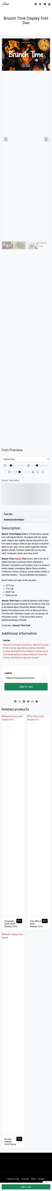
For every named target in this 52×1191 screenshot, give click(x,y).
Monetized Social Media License (26, 651)
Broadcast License (19, 654)
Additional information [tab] (14, 519)
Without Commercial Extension (17, 644)
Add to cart (26, 686)
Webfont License (40, 644)
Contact (41, 1179)
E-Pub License (9, 648)
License (8, 673)
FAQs (33, 1179)
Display (17, 558)
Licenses (25, 1179)
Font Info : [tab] (8, 514)
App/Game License (26, 648)
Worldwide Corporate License (24, 657)
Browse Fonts (13, 1179)
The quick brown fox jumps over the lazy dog (23, 494)
